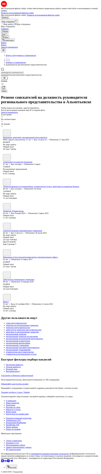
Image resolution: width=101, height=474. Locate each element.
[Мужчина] (7, 133)
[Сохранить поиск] (3, 88)
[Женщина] (7, 297)
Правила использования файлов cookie (43, 15)
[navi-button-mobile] (3, 50)
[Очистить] (4, 78)
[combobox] (12, 72)
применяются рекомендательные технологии (50, 454)
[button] (3, 43)
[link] (5, 37)
